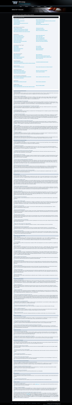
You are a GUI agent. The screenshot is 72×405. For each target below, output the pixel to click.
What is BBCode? (16, 46)
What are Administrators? (17, 54)
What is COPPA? (38, 23)
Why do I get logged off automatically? (19, 20)
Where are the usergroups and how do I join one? (43, 55)
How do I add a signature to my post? (19, 36)
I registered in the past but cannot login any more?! (21, 23)
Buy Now (39, 6)
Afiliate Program (34, 403)
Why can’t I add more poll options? (18, 37)
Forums (51, 6)
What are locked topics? (39, 49)
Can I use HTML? (38, 46)
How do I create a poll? (39, 36)
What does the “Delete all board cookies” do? (42, 24)
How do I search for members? (40, 71)
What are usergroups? (17, 55)
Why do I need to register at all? (40, 19)
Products (26, 6)
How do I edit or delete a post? (40, 35)
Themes (32, 6)
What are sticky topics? (17, 49)
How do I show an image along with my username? (21, 30)
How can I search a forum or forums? (19, 70)
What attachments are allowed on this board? (20, 81)
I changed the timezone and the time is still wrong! (21, 29)
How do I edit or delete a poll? (40, 37)
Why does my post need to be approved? (42, 41)
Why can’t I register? (16, 24)
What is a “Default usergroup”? (18, 58)
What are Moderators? (39, 54)
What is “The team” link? (39, 58)
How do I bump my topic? (17, 42)
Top (14, 99)
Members (25, 14)
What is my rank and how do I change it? (42, 30)
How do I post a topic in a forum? (18, 35)
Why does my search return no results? (41, 70)
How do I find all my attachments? (41, 81)
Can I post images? (39, 47)
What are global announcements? (18, 48)
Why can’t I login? (16, 19)
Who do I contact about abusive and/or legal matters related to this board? (24, 86)
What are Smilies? (16, 47)
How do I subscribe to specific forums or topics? (43, 76)
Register (32, 14)
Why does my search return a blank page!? (20, 71)
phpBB (53, 404)
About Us (38, 403)
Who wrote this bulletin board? (18, 85)
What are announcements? (40, 48)
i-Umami (47, 404)
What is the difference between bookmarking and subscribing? (22, 76)
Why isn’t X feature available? (40, 85)
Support (45, 6)
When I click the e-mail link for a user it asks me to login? (22, 31)
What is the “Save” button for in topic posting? (20, 41)
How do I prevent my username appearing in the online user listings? (45, 20)
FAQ (19, 14)
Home (21, 6)
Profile (28, 14)
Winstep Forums (15, 14)
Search (22, 14)
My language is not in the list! (40, 29)
